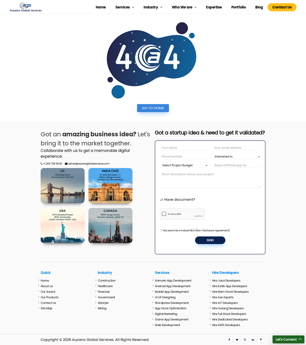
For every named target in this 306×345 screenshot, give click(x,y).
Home (101, 7)
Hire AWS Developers (226, 325)
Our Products (49, 297)
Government (106, 297)
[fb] (229, 339)
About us (47, 286)
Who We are (182, 7)
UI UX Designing (165, 297)
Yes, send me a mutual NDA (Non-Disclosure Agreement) (196, 230)
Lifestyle (103, 303)
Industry (151, 7)
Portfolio (238, 7)
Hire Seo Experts (223, 297)
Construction (107, 281)
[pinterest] (261, 339)
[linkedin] (253, 339)
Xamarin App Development (173, 281)
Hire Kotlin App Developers (229, 286)
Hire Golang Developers (228, 308)
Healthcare (105, 286)
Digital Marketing (166, 314)
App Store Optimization (170, 308)
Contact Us (282, 7)
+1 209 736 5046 (52, 163)
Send (210, 240)
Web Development (167, 325)
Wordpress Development (172, 303)
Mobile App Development (172, 292)
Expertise (214, 7)
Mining (102, 308)
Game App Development (172, 319)
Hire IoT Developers (225, 303)
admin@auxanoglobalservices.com (88, 163)
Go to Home (153, 108)
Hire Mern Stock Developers (230, 292)
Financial (104, 292)
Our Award (48, 292)
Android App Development (173, 286)
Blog (259, 7)
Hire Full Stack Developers (229, 314)
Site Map (46, 308)
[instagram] (245, 339)
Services (123, 7)
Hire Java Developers (226, 281)
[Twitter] (237, 339)
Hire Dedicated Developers (230, 319)
